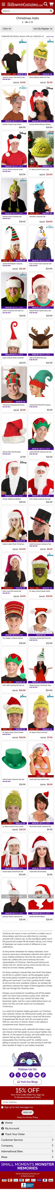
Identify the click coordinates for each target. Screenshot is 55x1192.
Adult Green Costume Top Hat (13, 779)
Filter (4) (7, 29)
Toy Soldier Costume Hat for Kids (13, 638)
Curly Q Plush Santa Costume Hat (13, 358)
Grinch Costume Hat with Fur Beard (13, 310)
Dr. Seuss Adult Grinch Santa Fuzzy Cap (13, 732)
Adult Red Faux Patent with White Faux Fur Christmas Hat (40, 779)
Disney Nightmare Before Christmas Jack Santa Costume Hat (14, 499)
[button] (51, 4)
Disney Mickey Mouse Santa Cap (13, 169)
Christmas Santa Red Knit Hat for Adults (40, 638)
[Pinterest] (24, 1075)
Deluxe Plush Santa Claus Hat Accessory (40, 310)
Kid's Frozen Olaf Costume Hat (40, 263)
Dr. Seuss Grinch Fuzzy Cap (39, 169)
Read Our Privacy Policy (27, 1117)
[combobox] (24, 11)
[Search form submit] (51, 11)
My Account (12, 1128)
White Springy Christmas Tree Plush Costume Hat (40, 685)
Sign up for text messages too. (19, 1107)
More (4, 1157)
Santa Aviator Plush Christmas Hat (13, 544)
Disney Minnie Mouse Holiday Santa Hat (40, 124)
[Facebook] (11, 1075)
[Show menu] (3, 4)
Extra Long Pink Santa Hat (12, 591)
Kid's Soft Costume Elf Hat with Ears (14, 685)
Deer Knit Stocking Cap (37, 358)
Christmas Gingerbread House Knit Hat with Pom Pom (13, 405)
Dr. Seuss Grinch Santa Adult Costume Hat (39, 591)
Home (9, 1122)
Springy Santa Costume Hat (12, 916)
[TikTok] (43, 1075)
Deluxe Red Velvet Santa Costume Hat (11, 452)
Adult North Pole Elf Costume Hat (39, 405)
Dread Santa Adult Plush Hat (13, 871)
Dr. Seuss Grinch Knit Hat (38, 732)
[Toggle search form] (45, 4)
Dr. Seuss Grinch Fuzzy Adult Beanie (13, 826)
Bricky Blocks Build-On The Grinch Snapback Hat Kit (39, 77)
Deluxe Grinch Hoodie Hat (12, 216)
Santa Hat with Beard (37, 916)
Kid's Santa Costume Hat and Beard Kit (39, 499)
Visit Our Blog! (29, 1081)
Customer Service (12, 1139)
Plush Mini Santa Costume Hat (40, 826)
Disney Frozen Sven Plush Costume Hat (12, 124)
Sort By (41, 29)
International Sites (12, 1151)
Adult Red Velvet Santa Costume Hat (37, 871)
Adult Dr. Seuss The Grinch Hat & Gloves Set (14, 77)
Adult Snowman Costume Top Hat (40, 544)
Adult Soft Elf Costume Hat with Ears (40, 452)
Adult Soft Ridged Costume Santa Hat (12, 263)
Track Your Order (15, 1134)
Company (7, 1145)
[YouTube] (37, 1075)
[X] (18, 1075)
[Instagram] (30, 1075)
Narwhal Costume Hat (37, 216)
